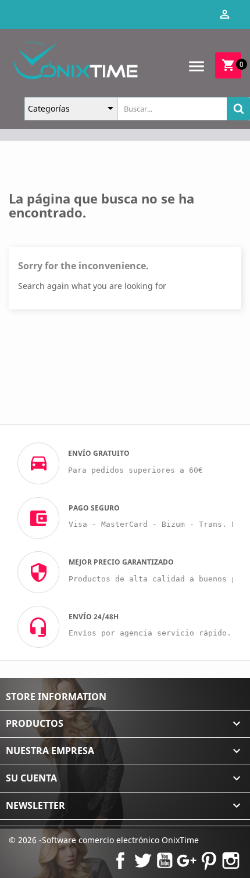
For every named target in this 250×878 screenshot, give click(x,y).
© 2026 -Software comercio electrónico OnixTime (104, 839)
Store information (56, 696)
